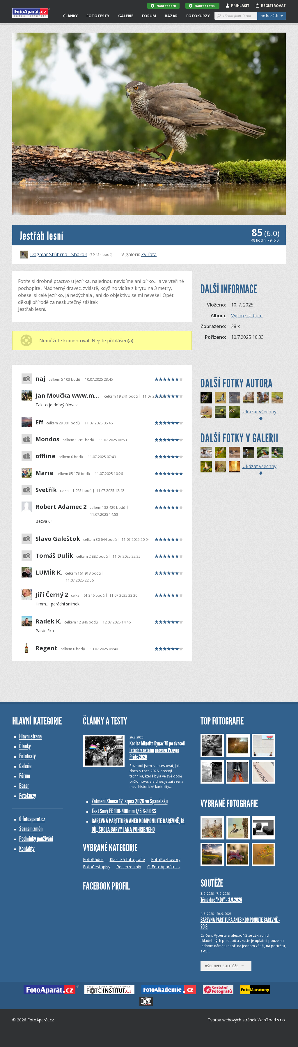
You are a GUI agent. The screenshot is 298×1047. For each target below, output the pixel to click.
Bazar (171, 15)
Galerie (125, 15)
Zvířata (149, 254)
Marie (44, 473)
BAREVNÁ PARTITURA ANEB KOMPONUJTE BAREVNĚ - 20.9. (240, 923)
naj (40, 378)
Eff (39, 422)
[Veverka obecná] (263, 397)
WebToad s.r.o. (272, 1020)
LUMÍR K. (49, 572)
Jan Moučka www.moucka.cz (68, 395)
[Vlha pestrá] (234, 412)
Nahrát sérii (166, 6)
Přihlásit (240, 5)
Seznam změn (30, 829)
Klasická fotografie (127, 859)
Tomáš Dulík (54, 555)
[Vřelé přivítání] (206, 466)
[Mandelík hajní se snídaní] (220, 397)
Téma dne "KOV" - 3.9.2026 (221, 899)
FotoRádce (93, 859)
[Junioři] (248, 452)
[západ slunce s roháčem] (234, 466)
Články (70, 15)
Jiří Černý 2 (52, 594)
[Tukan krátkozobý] (220, 412)
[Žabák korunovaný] (206, 397)
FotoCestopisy (96, 866)
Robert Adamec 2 (61, 506)
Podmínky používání (36, 839)
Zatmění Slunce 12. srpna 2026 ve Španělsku (130, 801)
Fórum (149, 15)
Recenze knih (128, 866)
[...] (206, 452)
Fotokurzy (198, 15)
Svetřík (46, 489)
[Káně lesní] (248, 397)
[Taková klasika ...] (263, 452)
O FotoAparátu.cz (163, 866)
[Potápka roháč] (234, 397)
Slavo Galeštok (58, 538)
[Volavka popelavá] (234, 452)
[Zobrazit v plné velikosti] (149, 124)
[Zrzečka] (220, 466)
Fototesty (97, 15)
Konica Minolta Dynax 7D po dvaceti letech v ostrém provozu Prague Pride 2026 (157, 750)
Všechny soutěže (223, 965)
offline (45, 456)
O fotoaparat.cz (32, 819)
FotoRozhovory (165, 859)
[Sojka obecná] (206, 412)
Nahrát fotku (205, 6)
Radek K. (48, 621)
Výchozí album (246, 315)
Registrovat (273, 5)
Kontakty (27, 849)
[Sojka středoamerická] (277, 397)
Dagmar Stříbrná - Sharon (58, 254)
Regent (46, 648)
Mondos (47, 439)
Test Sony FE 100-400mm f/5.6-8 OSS (124, 811)
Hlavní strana (30, 736)
